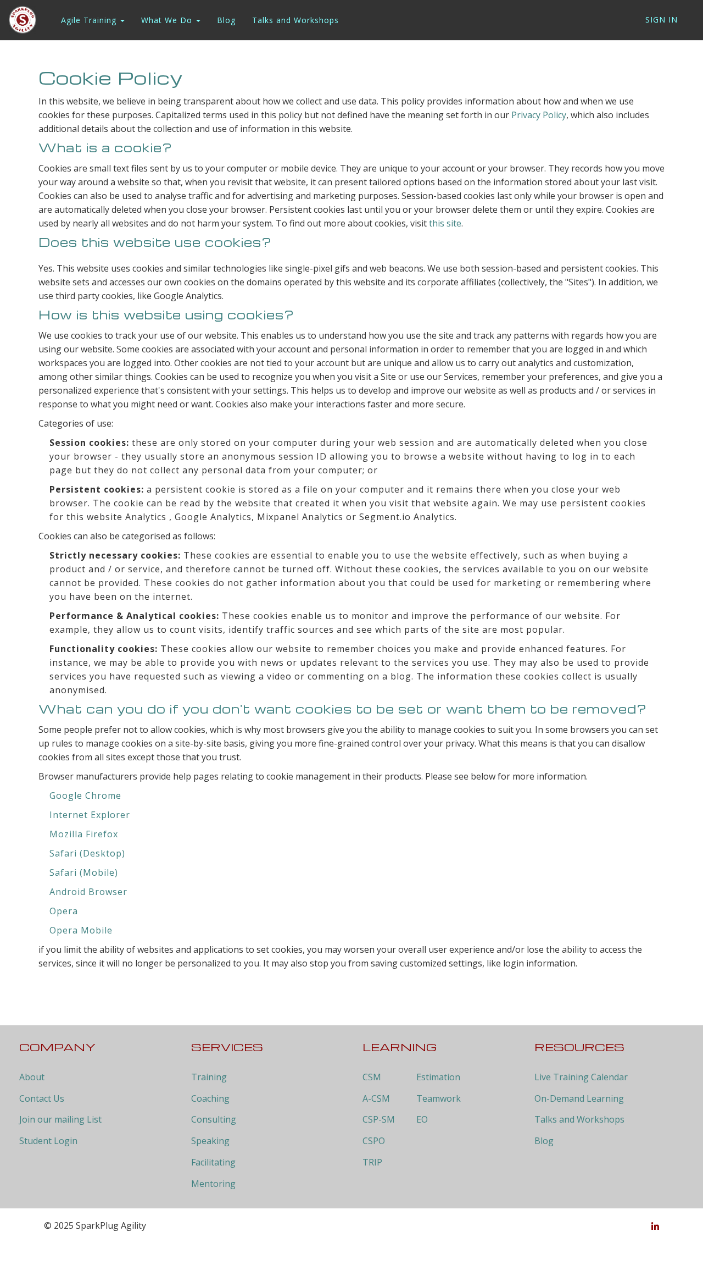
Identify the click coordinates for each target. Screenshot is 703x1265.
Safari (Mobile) (83, 872)
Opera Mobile (81, 930)
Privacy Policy (538, 115)
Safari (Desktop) (87, 853)
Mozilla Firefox (83, 834)
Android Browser (88, 892)
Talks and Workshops (295, 20)
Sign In (661, 19)
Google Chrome (85, 795)
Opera (63, 911)
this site (445, 223)
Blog (226, 20)
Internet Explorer (89, 815)
